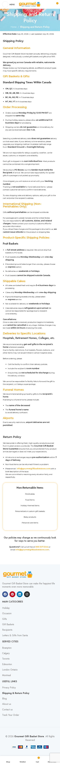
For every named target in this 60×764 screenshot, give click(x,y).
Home (14, 27)
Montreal (6, 675)
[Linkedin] (20, 594)
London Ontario (10, 669)
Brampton (7, 648)
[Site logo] (30, 4)
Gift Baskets (8, 624)
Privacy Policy (9, 687)
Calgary (6, 653)
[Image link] (18, 574)
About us (6, 704)
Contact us (7, 709)
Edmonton (7, 664)
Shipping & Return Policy (15, 693)
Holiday (6, 608)
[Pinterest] (12, 594)
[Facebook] (5, 594)
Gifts (4, 619)
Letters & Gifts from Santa (15, 635)
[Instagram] (27, 594)
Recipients (7, 629)
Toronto (6, 658)
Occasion (7, 613)
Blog (4, 698)
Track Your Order (10, 715)
